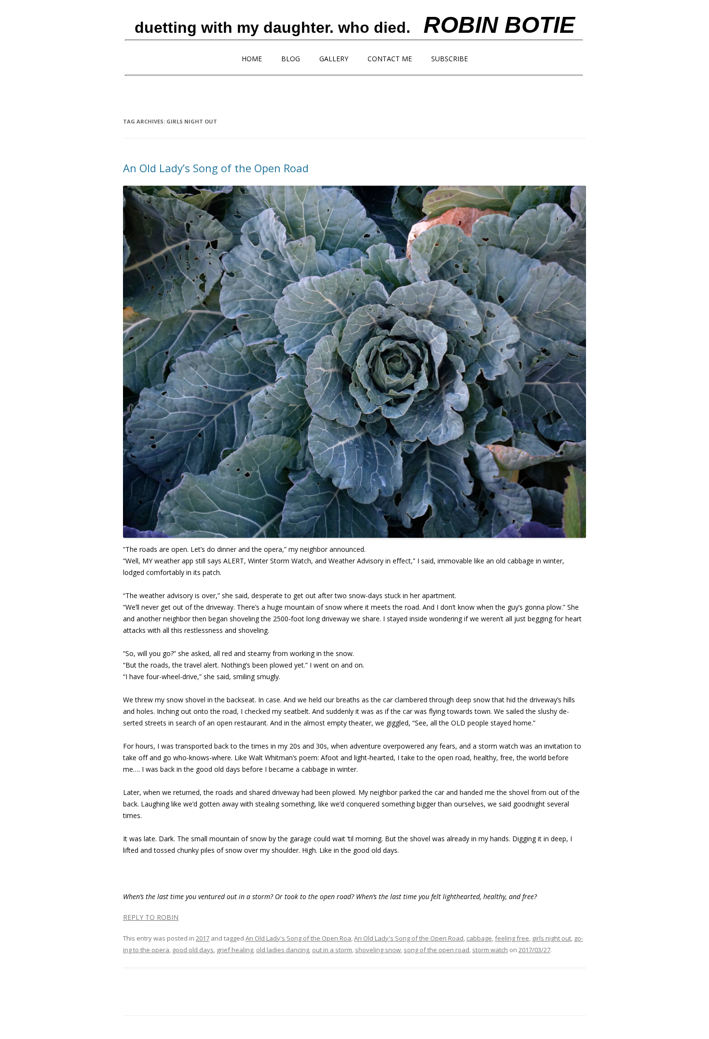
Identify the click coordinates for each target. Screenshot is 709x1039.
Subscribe (449, 58)
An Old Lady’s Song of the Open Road (216, 168)
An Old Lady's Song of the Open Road (409, 938)
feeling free (512, 938)
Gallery (333, 58)
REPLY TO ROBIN (150, 917)
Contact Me (390, 58)
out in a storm (332, 949)
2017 (202, 938)
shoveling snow (378, 949)
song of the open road (436, 949)
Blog (290, 58)
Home (252, 58)
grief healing (235, 949)
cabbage (479, 938)
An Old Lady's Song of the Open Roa (298, 938)
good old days (193, 949)
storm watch (490, 949)
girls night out (551, 938)
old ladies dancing (282, 949)
